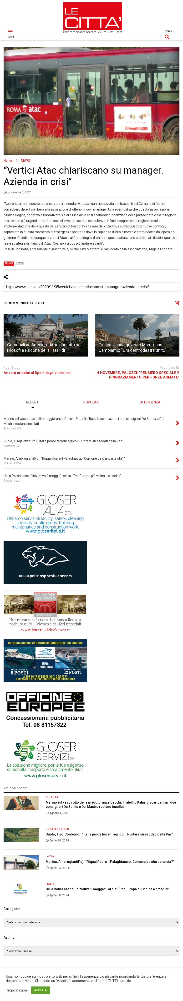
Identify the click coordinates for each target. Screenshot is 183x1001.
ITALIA (50, 884)
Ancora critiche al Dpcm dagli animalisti (37, 373)
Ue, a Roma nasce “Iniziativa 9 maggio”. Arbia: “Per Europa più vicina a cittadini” (107, 889)
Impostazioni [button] (17, 990)
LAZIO (50, 856)
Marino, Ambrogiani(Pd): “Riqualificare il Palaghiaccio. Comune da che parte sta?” (110, 862)
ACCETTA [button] (40, 990)
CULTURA (52, 797)
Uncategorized (57, 829)
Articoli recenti (16, 788)
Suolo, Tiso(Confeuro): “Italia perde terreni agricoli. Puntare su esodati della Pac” (109, 834)
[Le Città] (92, 33)
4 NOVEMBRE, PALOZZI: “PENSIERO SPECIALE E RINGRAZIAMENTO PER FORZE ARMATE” (138, 375)
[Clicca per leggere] (46, 335)
